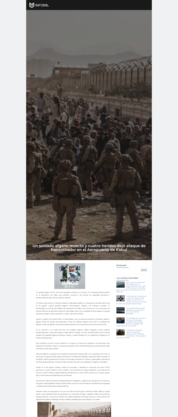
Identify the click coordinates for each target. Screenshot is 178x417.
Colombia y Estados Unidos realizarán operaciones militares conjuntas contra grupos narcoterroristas (131, 334)
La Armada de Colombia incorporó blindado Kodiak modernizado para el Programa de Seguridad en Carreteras (131, 322)
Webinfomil (82, 254)
